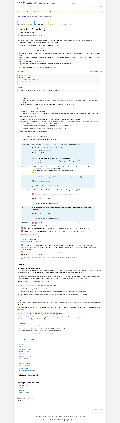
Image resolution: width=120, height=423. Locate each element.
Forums (44, 416)
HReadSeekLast (37, 237)
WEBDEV (21, 390)
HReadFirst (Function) (25, 356)
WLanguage (23, 16)
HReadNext (81, 231)
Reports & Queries (24, 392)
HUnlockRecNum (36, 241)
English (97, 6)
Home (89, 6)
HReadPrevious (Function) (26, 361)
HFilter (71, 53)
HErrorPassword (21, 319)
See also (100, 29)
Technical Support (59, 416)
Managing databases (32, 16)
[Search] (100, 3)
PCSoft (36, 416)
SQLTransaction (25, 247)
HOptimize (49, 330)
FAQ (49, 416)
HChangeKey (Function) (25, 347)
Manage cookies (81, 416)
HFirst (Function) (23, 358)
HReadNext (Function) (25, 363)
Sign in (93, 6)
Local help (101, 411)
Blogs (52, 416)
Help (18, 16)
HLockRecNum (26, 241)
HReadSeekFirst (27, 237)
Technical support (68, 416)
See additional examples (96, 71)
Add (31, 398)
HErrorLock (80, 57)
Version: (29, 6)
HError (44, 100)
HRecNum (22, 326)
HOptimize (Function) (25, 366)
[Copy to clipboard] (100, 75)
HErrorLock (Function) (25, 349)
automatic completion (29, 281)
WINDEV (21, 388)
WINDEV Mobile (23, 385)
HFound (31, 104)
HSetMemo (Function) (25, 354)
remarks (56, 45)
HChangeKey (22, 328)
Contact (75, 416)
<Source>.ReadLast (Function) (27, 370)
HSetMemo (75, 302)
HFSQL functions (46, 16)
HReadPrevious (79, 48)
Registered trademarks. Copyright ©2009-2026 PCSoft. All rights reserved (60, 419)
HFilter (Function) (24, 351)
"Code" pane (83, 278)
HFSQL (40, 16)
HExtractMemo (22, 309)
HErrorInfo (67, 100)
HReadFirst (25, 239)
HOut (94, 53)
